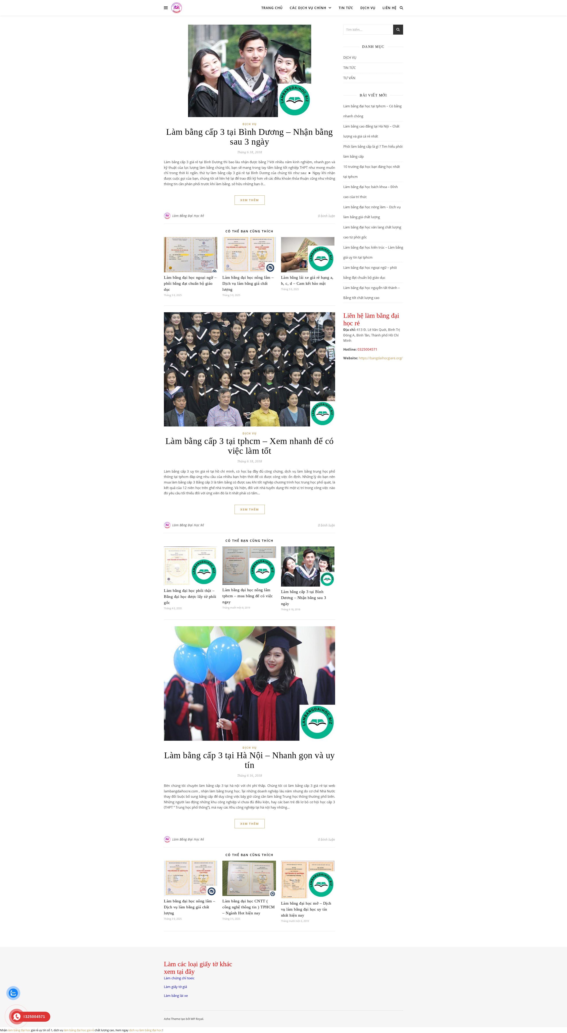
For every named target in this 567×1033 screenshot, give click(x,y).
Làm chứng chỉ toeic (179, 978)
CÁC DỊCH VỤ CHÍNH (308, 8)
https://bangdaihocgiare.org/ (381, 358)
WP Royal (197, 1019)
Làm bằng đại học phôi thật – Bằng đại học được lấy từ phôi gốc (190, 596)
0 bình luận (326, 216)
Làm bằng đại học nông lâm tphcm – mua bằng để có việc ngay (247, 596)
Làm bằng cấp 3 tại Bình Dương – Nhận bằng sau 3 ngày (249, 137)
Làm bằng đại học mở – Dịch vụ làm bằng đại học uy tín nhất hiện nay (306, 909)
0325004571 (367, 349)
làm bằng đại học (19, 1030)
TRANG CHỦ (272, 8)
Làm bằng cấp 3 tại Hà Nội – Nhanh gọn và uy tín (249, 760)
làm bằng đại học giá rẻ (79, 1030)
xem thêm (249, 200)
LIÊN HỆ (389, 8)
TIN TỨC (346, 8)
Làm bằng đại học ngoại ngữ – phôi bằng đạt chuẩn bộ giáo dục (190, 283)
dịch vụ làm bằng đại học (145, 1030)
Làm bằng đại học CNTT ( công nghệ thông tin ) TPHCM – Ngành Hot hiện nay (248, 907)
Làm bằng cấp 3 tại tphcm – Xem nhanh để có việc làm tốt (249, 446)
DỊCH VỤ (367, 8)
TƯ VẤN (349, 78)
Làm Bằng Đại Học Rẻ (188, 216)
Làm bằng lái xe (176, 995)
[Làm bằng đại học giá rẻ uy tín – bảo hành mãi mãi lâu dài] (176, 7)
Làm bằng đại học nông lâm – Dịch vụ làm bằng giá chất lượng (248, 283)
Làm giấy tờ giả (175, 986)
